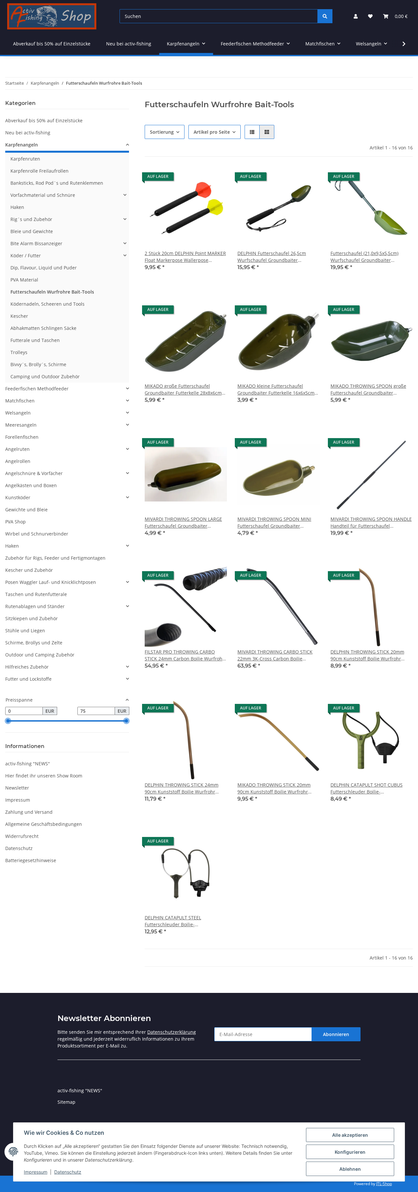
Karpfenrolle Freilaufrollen (39, 171)
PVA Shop (15, 522)
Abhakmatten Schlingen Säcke (43, 328)
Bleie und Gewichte (31, 231)
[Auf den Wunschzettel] (216, 178)
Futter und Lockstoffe (28, 679)
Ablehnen (350, 1169)
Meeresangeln (21, 425)
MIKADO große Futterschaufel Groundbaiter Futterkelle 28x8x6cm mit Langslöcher (183, 389)
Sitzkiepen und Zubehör (31, 618)
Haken (17, 207)
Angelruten (17, 449)
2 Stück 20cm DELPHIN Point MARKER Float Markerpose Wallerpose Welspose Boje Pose (185, 257)
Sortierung (162, 132)
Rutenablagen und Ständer (35, 606)
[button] (355, 16)
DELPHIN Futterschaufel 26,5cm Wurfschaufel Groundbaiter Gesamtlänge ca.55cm (271, 257)
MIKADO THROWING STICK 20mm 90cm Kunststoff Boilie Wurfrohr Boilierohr (274, 788)
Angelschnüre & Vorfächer (34, 473)
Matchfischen (20, 401)
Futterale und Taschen (35, 340)
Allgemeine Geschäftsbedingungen (43, 824)
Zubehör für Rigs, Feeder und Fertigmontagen (55, 558)
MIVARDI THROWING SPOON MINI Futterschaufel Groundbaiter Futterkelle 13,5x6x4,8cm (274, 522)
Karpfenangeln (21, 145)
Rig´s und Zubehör (31, 219)
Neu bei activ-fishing (27, 132)
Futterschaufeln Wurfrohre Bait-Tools (52, 292)
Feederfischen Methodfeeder (37, 388)
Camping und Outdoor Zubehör (45, 376)
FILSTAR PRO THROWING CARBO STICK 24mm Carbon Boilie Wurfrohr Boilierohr (184, 655)
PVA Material (24, 280)
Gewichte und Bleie (26, 509)
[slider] (7, 721)
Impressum (35, 1172)
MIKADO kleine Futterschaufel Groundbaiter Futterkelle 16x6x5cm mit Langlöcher (275, 389)
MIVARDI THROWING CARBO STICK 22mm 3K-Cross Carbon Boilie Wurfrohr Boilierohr (275, 655)
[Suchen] (324, 16)
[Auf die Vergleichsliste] (199, 178)
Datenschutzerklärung (171, 1032)
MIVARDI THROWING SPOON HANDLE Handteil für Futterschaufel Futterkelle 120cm (371, 522)
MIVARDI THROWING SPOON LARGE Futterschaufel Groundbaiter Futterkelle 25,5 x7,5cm (183, 522)
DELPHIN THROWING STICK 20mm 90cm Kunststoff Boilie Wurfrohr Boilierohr (367, 655)
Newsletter (17, 788)
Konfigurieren (350, 1152)
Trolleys (18, 352)
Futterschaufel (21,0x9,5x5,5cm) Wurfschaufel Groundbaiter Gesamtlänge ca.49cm (364, 257)
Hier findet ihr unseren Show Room (43, 776)
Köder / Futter (25, 255)
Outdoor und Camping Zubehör (39, 655)
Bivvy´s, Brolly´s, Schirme (38, 364)
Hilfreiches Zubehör (27, 667)
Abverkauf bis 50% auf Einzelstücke (44, 120)
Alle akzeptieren (350, 1135)
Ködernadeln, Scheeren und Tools (47, 304)
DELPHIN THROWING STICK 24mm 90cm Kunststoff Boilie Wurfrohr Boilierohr (181, 788)
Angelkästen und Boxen (31, 485)
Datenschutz (67, 1172)
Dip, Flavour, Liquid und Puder (43, 267)
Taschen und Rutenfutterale (36, 594)
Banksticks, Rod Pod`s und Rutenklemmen (56, 183)
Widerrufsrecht (22, 836)
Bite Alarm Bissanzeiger (36, 243)
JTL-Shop (384, 1183)
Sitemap (66, 1102)
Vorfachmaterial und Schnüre (42, 195)
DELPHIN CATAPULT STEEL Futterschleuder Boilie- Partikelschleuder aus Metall (176, 921)
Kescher (19, 316)
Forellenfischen (22, 437)
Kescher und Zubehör (29, 570)
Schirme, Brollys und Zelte (33, 642)
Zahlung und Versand (29, 812)
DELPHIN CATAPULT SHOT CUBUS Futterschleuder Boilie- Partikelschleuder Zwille (366, 788)
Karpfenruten (25, 159)
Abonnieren (336, 1034)
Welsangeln (18, 413)
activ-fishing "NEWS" (27, 763)
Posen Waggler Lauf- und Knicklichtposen (50, 582)
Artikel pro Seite (212, 132)
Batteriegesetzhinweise (30, 860)
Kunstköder (17, 497)
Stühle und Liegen (25, 630)
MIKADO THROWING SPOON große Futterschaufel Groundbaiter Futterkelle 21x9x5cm (368, 389)
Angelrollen (17, 461)
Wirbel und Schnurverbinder (36, 534)
